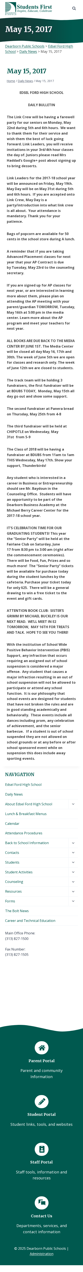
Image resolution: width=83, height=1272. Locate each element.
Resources (13, 891)
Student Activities (19, 872)
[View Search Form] (74, 8)
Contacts (12, 852)
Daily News (14, 794)
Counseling (14, 881)
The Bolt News (17, 911)
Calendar (12, 823)
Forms (10, 901)
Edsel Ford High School (23, 784)
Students (12, 862)
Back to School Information (27, 843)
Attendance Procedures (23, 833)
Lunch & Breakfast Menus (26, 813)
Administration (41, 1253)
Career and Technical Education (30, 920)
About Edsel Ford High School (28, 804)
